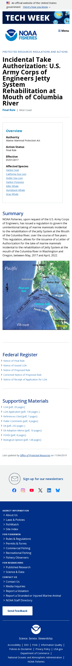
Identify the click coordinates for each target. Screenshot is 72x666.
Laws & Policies (15, 520)
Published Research (18, 567)
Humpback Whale (15, 190)
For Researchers (13, 562)
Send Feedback (17, 611)
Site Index (12, 529)
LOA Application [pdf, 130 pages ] (21, 411)
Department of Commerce (34, 653)
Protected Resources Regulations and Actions (35, 51)
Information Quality (51, 644)
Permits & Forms (16, 543)
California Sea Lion (16, 174)
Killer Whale (12, 186)
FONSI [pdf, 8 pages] (14, 435)
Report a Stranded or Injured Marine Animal (33, 595)
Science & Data (15, 572)
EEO (26, 644)
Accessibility (14, 644)
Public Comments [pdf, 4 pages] (20, 421)
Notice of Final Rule (14, 360)
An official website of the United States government (31, 5)
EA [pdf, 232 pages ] (14, 425)
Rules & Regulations (18, 539)
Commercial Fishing (18, 548)
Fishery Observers (17, 557)
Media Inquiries (15, 586)
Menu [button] (65, 31)
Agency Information (16, 510)
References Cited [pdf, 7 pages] (20, 416)
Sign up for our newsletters (43, 479)
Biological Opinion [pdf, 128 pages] (22, 439)
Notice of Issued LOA (15, 365)
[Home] (20, 34)
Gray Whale (12, 194)
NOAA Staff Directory (19, 600)
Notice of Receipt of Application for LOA (25, 379)
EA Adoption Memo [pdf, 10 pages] (22, 430)
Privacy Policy (42, 649)
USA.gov (58, 649)
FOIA (35, 644)
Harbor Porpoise (15, 182)
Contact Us (10, 577)
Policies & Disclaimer (20, 649)
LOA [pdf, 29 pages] (14, 407)
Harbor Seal (12, 170)
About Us (12, 515)
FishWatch (12, 524)
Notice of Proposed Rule (16, 370)
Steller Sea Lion (14, 178)
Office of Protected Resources (35, 455)
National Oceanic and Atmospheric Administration (35, 657)
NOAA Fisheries (36, 661)
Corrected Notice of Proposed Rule (22, 374)
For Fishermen (12, 534)
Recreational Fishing (18, 553)
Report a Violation (17, 591)
